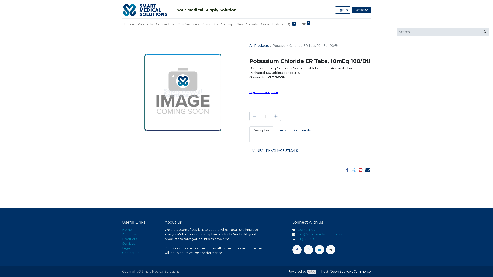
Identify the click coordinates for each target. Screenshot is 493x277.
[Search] (485, 32)
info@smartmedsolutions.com (321, 234)
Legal (126, 248)
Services (128, 243)
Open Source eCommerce (350, 271)
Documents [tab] (301, 130)
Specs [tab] (281, 130)
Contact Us (361, 9)
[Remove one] (254, 116)
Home (127, 230)
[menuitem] (129, 24)
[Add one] (276, 116)
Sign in (343, 10)
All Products (259, 46)
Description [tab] (261, 130)
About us (129, 234)
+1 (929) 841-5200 (311, 239)
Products (129, 239)
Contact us (130, 253)
